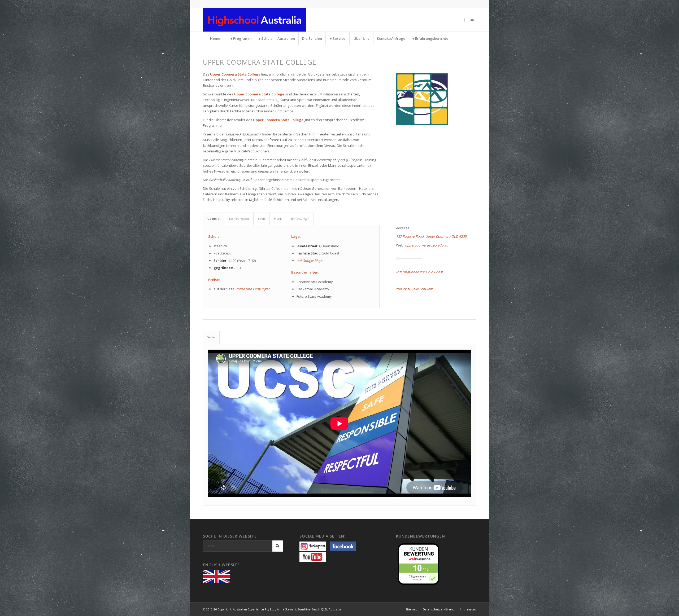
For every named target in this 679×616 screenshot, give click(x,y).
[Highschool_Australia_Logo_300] (254, 20)
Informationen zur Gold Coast (419, 272)
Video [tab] (211, 337)
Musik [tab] (278, 219)
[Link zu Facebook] (464, 20)
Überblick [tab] (213, 219)
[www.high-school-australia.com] (217, 576)
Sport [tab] (261, 219)
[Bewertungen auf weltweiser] (420, 563)
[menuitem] (215, 38)
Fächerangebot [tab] (239, 219)
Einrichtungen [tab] (299, 219)
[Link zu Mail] (472, 20)
